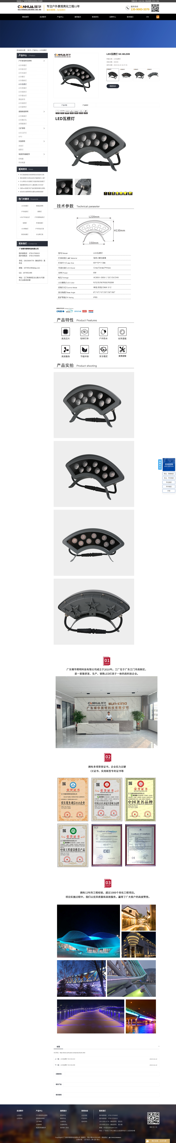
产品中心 (60, 17)
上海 (91, 1139)
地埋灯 (25, 223)
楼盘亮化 (63, 1118)
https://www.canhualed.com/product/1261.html (72, 1052)
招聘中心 (112, 17)
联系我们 (130, 17)
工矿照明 (22, 128)
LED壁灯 (22, 77)
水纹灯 (21, 146)
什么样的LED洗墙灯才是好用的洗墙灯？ (33, 181)
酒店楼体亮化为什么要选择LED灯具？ (32, 185)
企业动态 (84, 1115)
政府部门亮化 (64, 1127)
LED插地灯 (23, 107)
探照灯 (39, 211)
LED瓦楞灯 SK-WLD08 (67, 1065)
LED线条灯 (23, 92)
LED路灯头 (23, 120)
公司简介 (19, 1115)
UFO (20, 137)
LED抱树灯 (23, 80)
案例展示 (78, 17)
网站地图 (148, 1)
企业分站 (141, 1)
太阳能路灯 (23, 124)
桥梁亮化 (63, 1115)
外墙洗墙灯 (39, 223)
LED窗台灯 (23, 95)
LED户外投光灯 (25, 217)
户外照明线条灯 (40, 217)
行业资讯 (84, 1118)
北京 (95, 1139)
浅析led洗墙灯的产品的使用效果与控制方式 (33, 188)
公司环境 (19, 1118)
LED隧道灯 (23, 116)
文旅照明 (22, 141)
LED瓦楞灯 (43, 50)
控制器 (21, 159)
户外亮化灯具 (39, 228)
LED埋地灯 (24, 228)
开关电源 (22, 162)
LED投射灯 (23, 103)
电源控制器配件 (24, 154)
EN (147, 17)
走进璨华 (43, 17)
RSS (153, 1)
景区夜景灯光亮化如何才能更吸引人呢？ (33, 178)
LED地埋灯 (23, 65)
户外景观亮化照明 (25, 61)
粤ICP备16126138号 (93, 1137)
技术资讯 (84, 1121)
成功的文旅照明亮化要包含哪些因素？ (32, 191)
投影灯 (21, 149)
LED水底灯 (23, 73)
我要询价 (113, 86)
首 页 (29, 50)
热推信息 (134, 1)
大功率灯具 (39, 234)
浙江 (98, 1139)
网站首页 (25, 17)
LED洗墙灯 (23, 88)
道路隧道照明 (23, 111)
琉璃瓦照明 (39, 206)
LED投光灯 (23, 69)
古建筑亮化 (63, 1124)
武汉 (88, 1139)
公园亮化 (63, 1121)
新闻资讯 (95, 17)
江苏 (85, 1139)
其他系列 (22, 99)
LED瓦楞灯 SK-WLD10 (67, 1059)
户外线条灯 (24, 211)
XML (157, 1)
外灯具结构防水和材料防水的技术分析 (32, 174)
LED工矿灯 (23, 133)
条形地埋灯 (24, 234)
